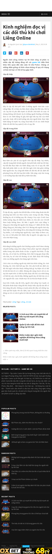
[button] (5, 14)
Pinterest (27, 53)
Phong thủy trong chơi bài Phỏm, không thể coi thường (30, 413)
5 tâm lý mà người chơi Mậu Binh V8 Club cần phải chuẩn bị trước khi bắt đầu (30, 486)
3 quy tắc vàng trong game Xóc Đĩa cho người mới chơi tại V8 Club (30, 508)
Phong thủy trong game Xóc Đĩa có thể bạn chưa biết (29, 513)
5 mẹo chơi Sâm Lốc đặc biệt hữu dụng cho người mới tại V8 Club (29, 466)
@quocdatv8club (29, 44)
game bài (36, 62)
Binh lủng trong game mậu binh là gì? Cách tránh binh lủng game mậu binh (30, 436)
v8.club (28, 302)
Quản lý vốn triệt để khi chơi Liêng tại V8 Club (31, 325)
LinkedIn (21, 53)
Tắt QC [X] (26, 546)
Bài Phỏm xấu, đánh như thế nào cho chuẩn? (27, 423)
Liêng (14, 302)
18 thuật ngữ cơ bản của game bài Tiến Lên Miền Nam (29, 442)
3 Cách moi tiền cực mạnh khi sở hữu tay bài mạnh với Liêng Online (33, 316)
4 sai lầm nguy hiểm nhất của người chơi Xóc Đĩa (28, 530)
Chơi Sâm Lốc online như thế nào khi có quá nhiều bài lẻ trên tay (30, 472)
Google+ (15, 53)
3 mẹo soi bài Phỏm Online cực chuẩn (24, 479)
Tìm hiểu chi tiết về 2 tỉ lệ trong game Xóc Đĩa (26, 523)
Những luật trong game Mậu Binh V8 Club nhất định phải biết (30, 458)
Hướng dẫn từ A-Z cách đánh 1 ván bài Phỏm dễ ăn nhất (30, 429)
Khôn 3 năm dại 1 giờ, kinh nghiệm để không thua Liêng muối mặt (32, 337)
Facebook (10, 53)
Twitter (4, 53)
